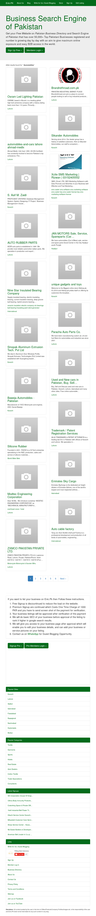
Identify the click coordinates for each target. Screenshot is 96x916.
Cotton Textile (13, 774)
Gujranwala (12, 728)
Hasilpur (54, 248)
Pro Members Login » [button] (36, 645)
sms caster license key (71, 192)
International (12, 311)
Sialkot (10, 704)
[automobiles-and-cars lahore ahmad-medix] (26, 127)
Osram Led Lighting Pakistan (25, 96)
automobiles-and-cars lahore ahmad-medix (24, 145)
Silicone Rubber (17, 446)
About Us (20, 3)
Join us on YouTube (15, 903)
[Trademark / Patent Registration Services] (70, 413)
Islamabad (55, 493)
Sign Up (69, 3)
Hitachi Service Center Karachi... (20, 815)
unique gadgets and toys (66, 284)
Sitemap (11, 894)
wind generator (33, 308)
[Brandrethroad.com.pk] (70, 75)
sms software (65, 189)
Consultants (12, 783)
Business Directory (15, 869)
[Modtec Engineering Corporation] (26, 477)
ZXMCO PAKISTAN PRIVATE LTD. (25, 549)
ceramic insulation (14, 305)
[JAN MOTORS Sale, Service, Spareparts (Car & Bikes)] (70, 216)
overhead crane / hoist (15, 509)
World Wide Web (13, 458)
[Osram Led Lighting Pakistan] (26, 79)
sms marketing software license (67, 193)
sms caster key (57, 192)
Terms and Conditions (16, 889)
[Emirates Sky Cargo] (70, 464)
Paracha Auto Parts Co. (66, 332)
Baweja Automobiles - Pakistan (20, 399)
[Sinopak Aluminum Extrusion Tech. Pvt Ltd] (26, 330)
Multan (10, 733)
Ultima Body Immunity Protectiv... (20, 800)
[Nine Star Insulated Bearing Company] (26, 273)
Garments (11, 750)
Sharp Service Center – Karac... (19, 825)
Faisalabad (12, 713)
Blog (28, 3)
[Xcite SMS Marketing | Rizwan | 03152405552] (70, 161)
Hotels (10, 759)
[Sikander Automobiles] (70, 118)
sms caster (55, 189)
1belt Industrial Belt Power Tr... (19, 810)
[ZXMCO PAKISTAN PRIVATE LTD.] (26, 531)
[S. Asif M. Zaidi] (26, 178)
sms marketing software (79, 189)
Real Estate (12, 764)
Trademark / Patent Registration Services (64, 431)
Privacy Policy (13, 884)
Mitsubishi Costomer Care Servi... (20, 820)
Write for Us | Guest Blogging (44, 3)
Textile (10, 745)
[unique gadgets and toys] (70, 267)
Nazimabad (12, 723)
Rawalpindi (12, 718)
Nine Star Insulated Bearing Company (24, 291)
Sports (10, 754)
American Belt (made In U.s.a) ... (20, 834)
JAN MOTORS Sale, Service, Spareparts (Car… (69, 234)
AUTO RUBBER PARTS (22, 242)
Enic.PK (9, 2)
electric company (27, 305)
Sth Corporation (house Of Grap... (20, 796)
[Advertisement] (48, 666)
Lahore (10, 108)
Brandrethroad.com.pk (65, 88)
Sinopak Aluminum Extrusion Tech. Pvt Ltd (25, 348)
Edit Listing (80, 3)
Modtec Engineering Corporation (19, 495)
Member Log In (13, 865)
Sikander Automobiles (64, 135)
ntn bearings (39, 305)
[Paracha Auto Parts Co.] (70, 315)
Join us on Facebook (15, 898)
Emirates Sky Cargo (63, 481)
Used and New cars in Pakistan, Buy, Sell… (65, 381)
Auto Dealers (12, 769)
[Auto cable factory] (70, 512)
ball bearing (12, 308)
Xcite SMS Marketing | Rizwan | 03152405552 (65, 175)
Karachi (54, 147)
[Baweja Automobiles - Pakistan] (26, 381)
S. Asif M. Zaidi (16, 195)
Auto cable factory (62, 529)
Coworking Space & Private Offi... (20, 805)
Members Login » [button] (35, 50)
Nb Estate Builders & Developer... (20, 829)
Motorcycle (11, 563)
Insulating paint (22, 308)
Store (61, 3)
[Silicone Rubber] (26, 429)
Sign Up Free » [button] (15, 50)
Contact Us (12, 879)
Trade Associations (15, 779)
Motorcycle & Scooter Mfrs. (26, 563)
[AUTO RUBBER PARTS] (26, 226)
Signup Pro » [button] (16, 645)
